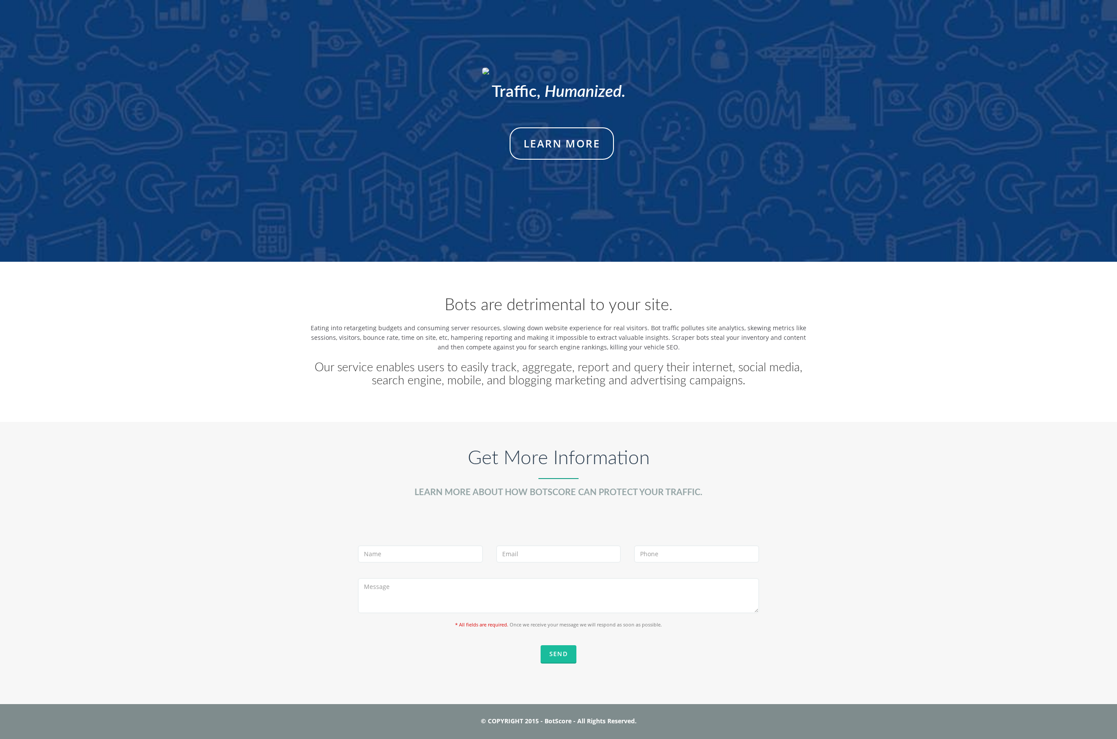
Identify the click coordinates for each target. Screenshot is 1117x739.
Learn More (562, 143)
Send (558, 654)
